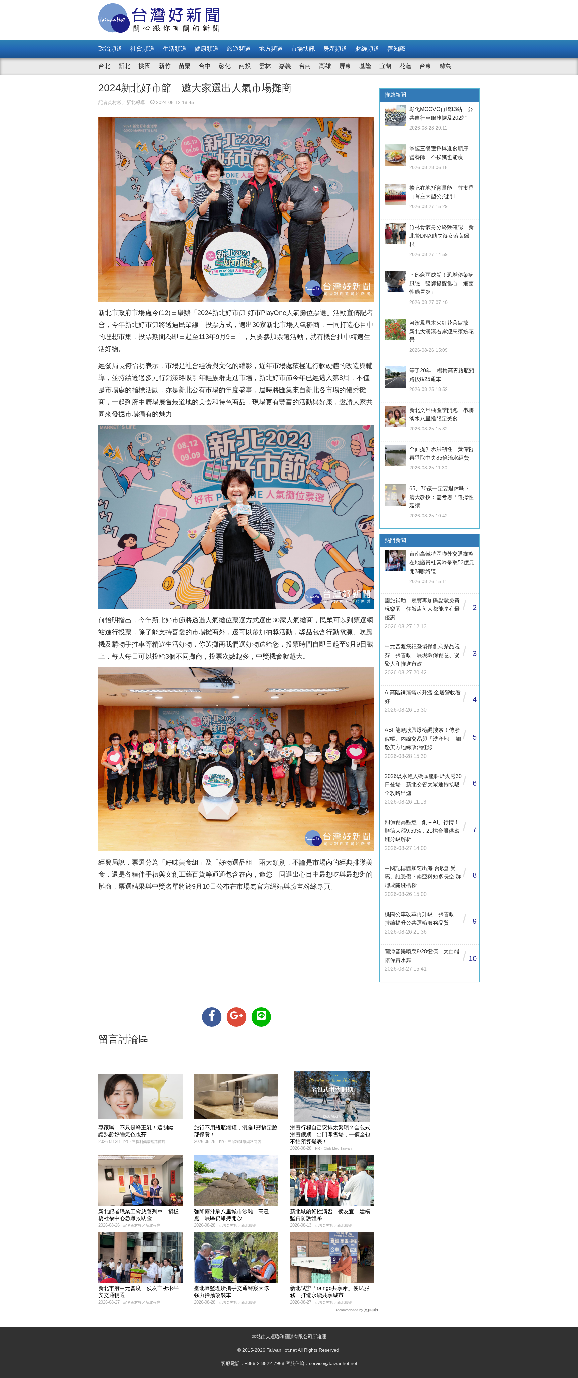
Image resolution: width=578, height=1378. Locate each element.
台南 (305, 66)
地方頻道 (271, 48)
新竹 (165, 66)
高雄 (325, 66)
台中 (205, 66)
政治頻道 (110, 48)
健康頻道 (207, 48)
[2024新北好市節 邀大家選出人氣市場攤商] (212, 1017)
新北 (124, 66)
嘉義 (285, 66)
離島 (446, 66)
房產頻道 (335, 48)
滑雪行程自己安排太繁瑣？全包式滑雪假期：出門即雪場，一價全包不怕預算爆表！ (330, 1134)
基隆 (365, 66)
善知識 (396, 48)
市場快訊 (303, 48)
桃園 (144, 66)
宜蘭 (385, 66)
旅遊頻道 (239, 48)
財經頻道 (367, 48)
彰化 (225, 66)
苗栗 (185, 66)
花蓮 (405, 66)
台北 (104, 66)
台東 (425, 66)
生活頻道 (175, 48)
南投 (245, 66)
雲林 (265, 66)
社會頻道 (142, 48)
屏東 (345, 66)
